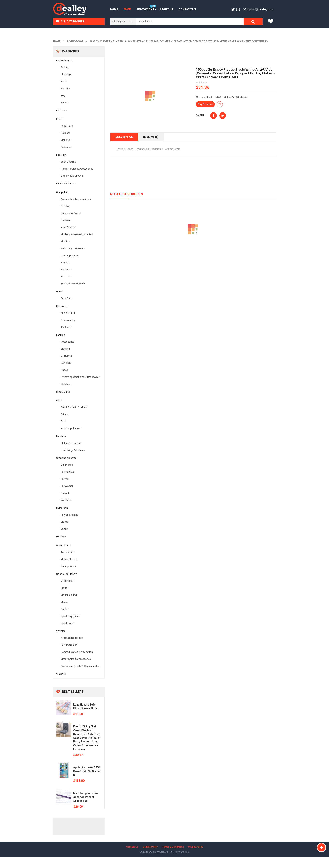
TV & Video (67, 327)
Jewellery (66, 362)
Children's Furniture (71, 443)
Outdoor (65, 609)
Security (65, 88)
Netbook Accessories (73, 248)
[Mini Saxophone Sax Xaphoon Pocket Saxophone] (63, 795)
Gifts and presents (66, 458)
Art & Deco (67, 298)
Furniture (61, 436)
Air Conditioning (69, 514)
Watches (65, 384)
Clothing (65, 348)
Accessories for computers (76, 199)
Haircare (65, 132)
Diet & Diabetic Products (74, 407)
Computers (62, 192)
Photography (68, 320)
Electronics (62, 306)
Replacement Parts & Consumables (80, 666)
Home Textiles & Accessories (77, 168)
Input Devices (68, 227)
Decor (59, 291)
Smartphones (63, 545)
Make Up (66, 140)
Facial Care (67, 125)
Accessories (67, 341)
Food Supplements (71, 428)
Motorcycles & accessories (76, 659)
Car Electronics (69, 644)
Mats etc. (61, 536)
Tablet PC (66, 276)
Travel (64, 102)
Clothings (66, 74)
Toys (63, 95)
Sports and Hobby (66, 574)
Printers (65, 262)
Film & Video (63, 391)
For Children (67, 471)
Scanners (66, 269)
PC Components (69, 255)
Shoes (64, 369)
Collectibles (67, 580)
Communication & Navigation (77, 651)
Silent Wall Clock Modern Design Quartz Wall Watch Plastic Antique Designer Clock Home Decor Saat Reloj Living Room (193, 246)
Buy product (205, 104)
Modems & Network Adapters (77, 234)
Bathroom (61, 110)
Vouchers (66, 500)
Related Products (126, 194)
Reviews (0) (150, 136)
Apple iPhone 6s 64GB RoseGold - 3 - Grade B (87, 771)
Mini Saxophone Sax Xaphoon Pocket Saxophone (85, 797)
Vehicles (60, 631)
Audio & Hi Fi (68, 313)
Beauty (60, 119)
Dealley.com (156, 851)
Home (57, 41)
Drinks (64, 414)
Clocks (64, 521)
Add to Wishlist (220, 104)
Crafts (64, 587)
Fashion (60, 334)
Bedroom (61, 154)
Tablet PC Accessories (73, 283)
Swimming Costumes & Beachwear (80, 377)
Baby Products (64, 60)
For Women (67, 486)
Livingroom (75, 41)
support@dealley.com (259, 9)
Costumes (66, 355)
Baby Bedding (68, 161)
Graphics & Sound (71, 213)
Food (64, 81)
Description (124, 136)
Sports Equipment (71, 616)
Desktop (65, 206)
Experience (67, 464)
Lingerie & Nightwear (72, 175)
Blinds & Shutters (65, 183)
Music (64, 602)
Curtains (65, 528)
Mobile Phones (69, 559)
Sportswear (67, 623)
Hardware (66, 220)
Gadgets (65, 493)
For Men (65, 478)
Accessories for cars (72, 637)
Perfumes (66, 147)
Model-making (69, 594)
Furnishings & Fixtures (73, 450)
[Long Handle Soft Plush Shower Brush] (63, 707)
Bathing (65, 67)
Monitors (66, 241)
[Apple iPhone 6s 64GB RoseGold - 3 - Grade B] (63, 770)
